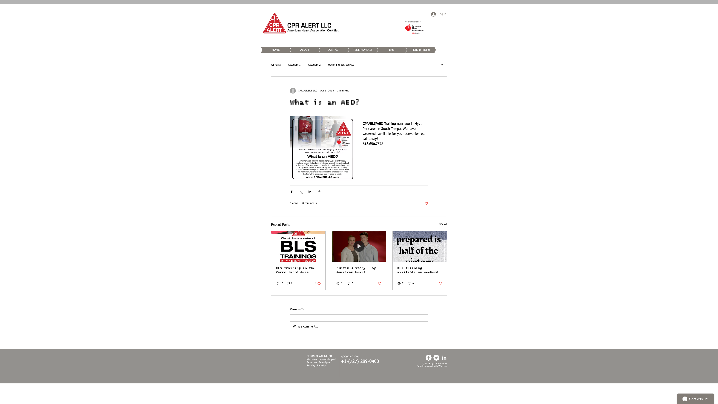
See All (443, 224)
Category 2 (314, 65)
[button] (442, 65)
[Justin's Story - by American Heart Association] (359, 246)
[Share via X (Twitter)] (301, 192)
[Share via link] (319, 192)
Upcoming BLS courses (341, 65)
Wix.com (442, 366)
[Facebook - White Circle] (429, 358)
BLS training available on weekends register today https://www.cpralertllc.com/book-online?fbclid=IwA (418, 270)
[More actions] (426, 90)
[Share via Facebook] (291, 192)
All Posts (276, 65)
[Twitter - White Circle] (436, 358)
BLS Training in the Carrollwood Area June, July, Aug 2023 (296, 270)
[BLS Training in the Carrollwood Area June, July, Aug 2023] (298, 246)
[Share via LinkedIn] (310, 192)
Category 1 (294, 65)
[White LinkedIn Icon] (444, 358)
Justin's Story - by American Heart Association (356, 270)
